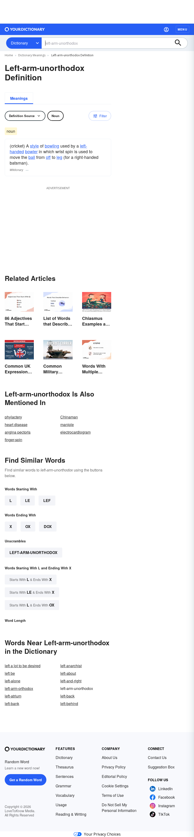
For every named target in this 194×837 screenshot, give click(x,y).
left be (10, 673)
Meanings (19, 98)
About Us (109, 757)
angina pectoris (18, 432)
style (34, 146)
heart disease (16, 424)
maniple (67, 424)
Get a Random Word (25, 779)
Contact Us (157, 757)
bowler (31, 151)
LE (27, 500)
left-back (67, 696)
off (48, 157)
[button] (166, 29)
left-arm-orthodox (19, 688)
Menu (182, 29)
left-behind (69, 703)
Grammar (63, 786)
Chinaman (69, 417)
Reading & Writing (71, 814)
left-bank (12, 703)
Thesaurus (65, 767)
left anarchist (71, 665)
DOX (48, 526)
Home (9, 55)
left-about (68, 673)
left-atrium (13, 696)
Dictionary (19, 43)
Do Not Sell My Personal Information (119, 807)
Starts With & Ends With (30, 579)
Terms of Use (113, 795)
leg (59, 157)
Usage (61, 804)
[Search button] (180, 43)
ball (31, 157)
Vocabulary (65, 795)
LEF (47, 500)
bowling (52, 146)
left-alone (12, 681)
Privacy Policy (114, 767)
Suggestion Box (161, 767)
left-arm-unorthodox (33, 552)
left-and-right (70, 681)
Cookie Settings (115, 786)
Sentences (65, 776)
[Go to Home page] (25, 29)
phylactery (13, 417)
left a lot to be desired (22, 665)
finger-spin (13, 439)
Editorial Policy (114, 776)
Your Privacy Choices (102, 834)
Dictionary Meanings (31, 55)
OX (28, 526)
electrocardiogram (75, 432)
